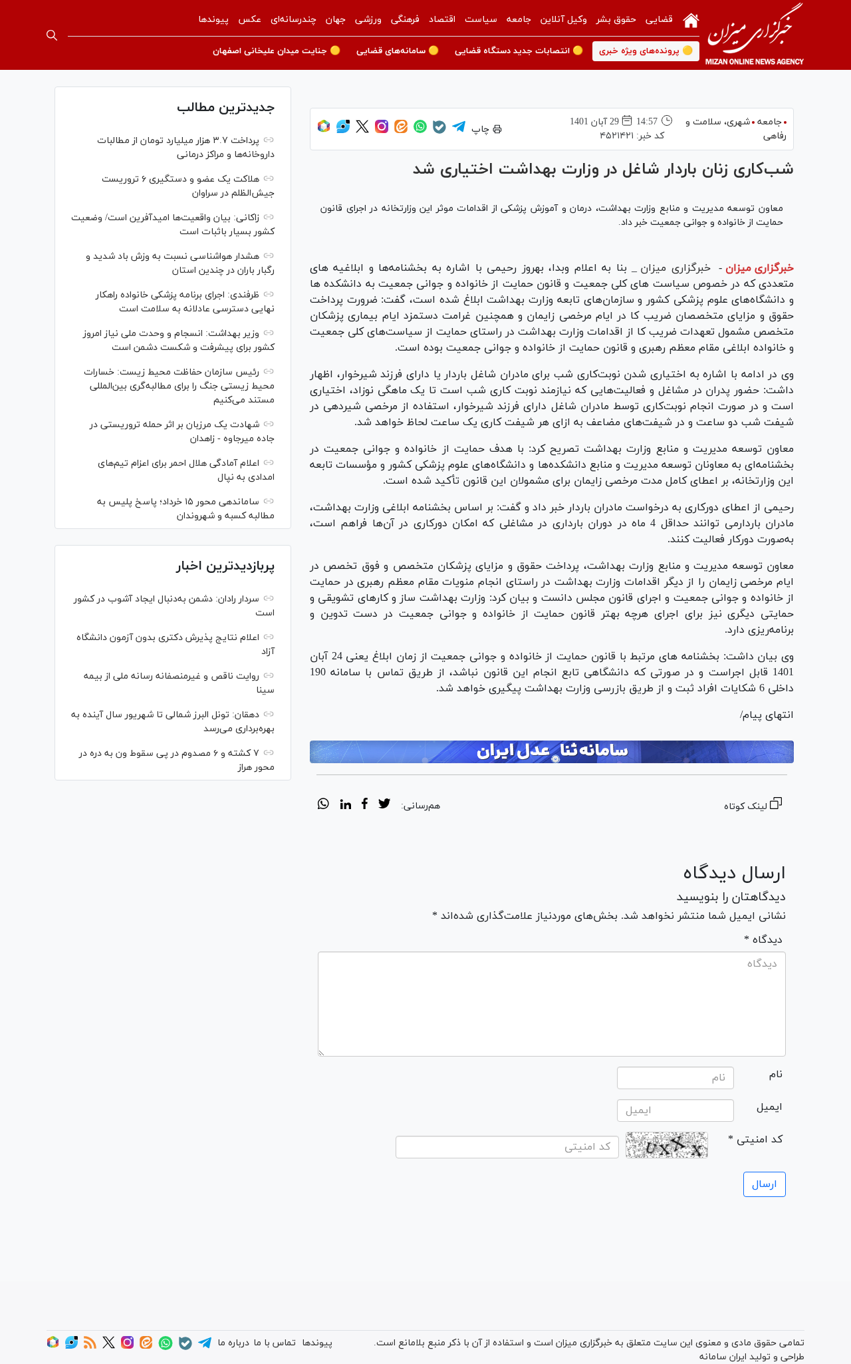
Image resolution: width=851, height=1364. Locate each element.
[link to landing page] (754, 35)
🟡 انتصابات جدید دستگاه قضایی (519, 51)
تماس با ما (274, 1343)
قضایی (659, 19)
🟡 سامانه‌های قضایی (397, 51)
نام (776, 1074)
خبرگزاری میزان (759, 268)
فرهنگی (405, 19)
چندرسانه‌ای (293, 19)
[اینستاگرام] (381, 130)
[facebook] (365, 806)
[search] (52, 35)
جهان (336, 19)
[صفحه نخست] (691, 19)
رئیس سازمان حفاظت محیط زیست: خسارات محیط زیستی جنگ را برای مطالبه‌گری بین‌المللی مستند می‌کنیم (179, 386)
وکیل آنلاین (564, 19)
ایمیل (770, 1107)
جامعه (519, 19)
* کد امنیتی (755, 1139)
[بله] (439, 131)
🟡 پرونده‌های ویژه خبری (646, 51)
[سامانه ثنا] (552, 752)
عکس (249, 19)
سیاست (481, 19)
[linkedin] (345, 806)
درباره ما (233, 1343)
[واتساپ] (420, 130)
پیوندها (213, 19)
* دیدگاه (763, 940)
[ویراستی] (343, 130)
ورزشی (368, 19)
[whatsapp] (323, 806)
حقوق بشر (616, 19)
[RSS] (90, 1346)
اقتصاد (442, 19)
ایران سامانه (723, 1357)
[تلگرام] (458, 130)
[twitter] (384, 805)
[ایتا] (401, 130)
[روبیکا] (323, 130)
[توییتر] (362, 130)
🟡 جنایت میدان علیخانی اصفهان (276, 51)
